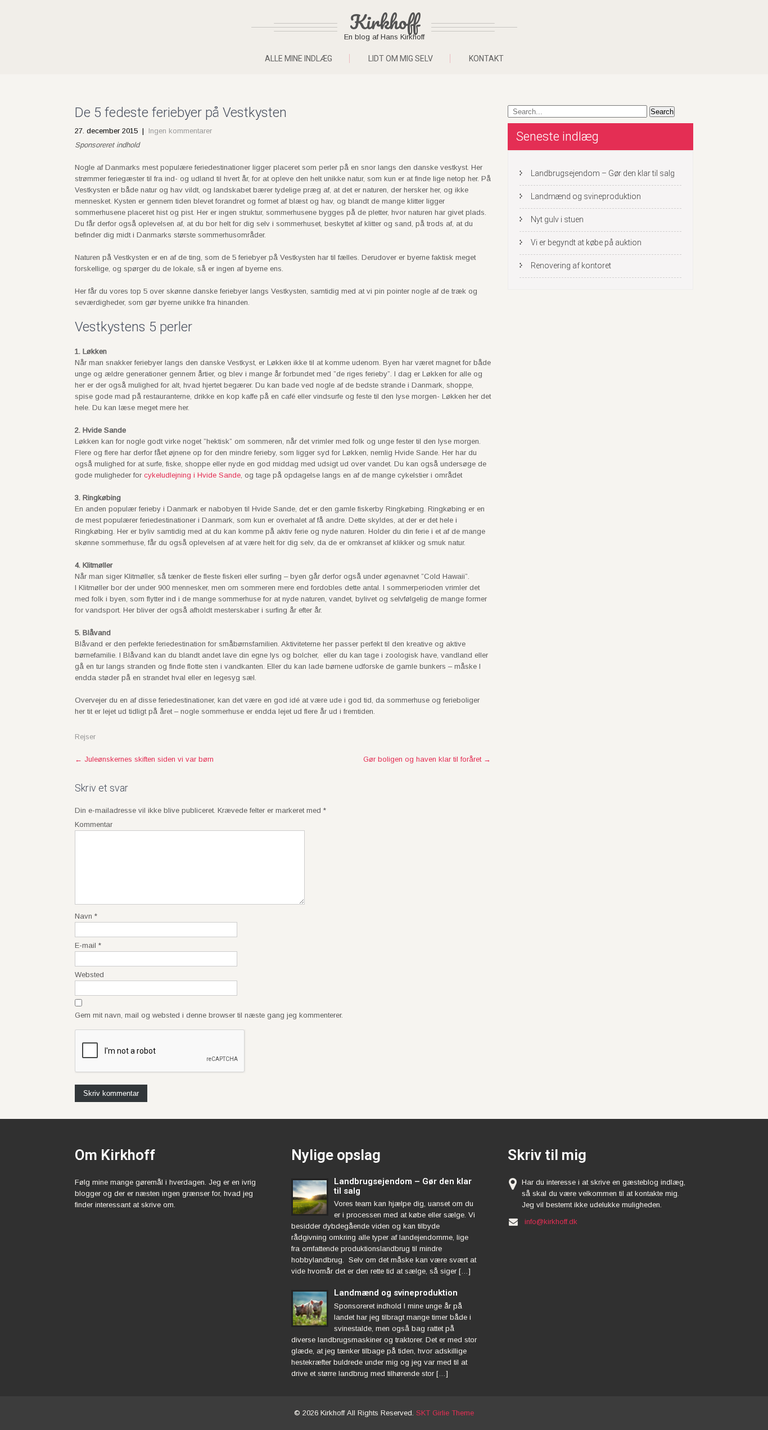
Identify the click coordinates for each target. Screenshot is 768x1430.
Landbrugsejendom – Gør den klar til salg (603, 173)
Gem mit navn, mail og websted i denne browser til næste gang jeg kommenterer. (209, 1015)
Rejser (85, 736)
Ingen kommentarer (180, 131)
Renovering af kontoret (571, 265)
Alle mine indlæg (298, 58)
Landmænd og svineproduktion (586, 196)
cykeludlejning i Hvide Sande (192, 475)
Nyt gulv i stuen (557, 219)
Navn (86, 916)
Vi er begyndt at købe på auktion (586, 242)
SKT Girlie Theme (445, 1413)
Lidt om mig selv (400, 58)
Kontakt (486, 58)
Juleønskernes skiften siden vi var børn (144, 759)
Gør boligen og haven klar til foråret (427, 759)
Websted (89, 974)
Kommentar (93, 824)
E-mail (88, 945)
